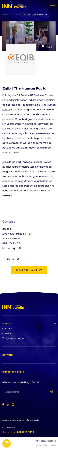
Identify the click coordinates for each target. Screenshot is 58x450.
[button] (29, 323)
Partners (17, 14)
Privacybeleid (33, 420)
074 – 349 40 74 (12, 243)
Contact (6, 333)
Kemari (53, 445)
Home (5, 14)
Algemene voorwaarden (13, 420)
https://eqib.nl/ (11, 248)
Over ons (7, 328)
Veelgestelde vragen (13, 338)
